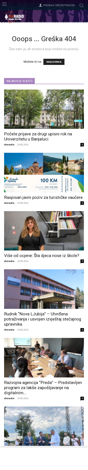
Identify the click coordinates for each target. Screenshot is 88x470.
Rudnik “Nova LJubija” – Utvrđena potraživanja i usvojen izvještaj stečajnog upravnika (42, 319)
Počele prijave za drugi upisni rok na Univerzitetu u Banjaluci (38, 136)
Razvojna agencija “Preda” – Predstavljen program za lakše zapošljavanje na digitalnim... (43, 387)
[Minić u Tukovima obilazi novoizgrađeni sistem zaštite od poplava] (44, 426)
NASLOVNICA (53, 61)
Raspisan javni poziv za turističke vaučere (43, 197)
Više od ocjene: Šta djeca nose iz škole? (41, 255)
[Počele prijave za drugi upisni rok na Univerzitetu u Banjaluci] (44, 109)
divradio (9, 144)
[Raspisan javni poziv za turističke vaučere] (44, 172)
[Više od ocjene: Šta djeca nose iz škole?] (44, 231)
